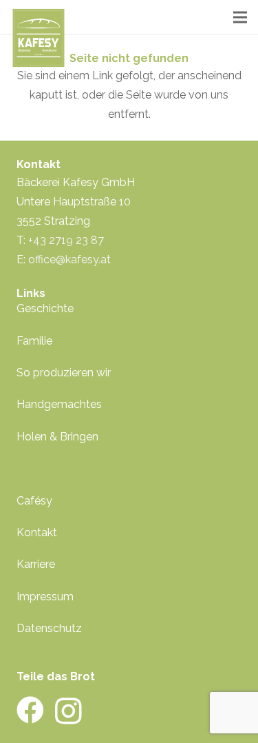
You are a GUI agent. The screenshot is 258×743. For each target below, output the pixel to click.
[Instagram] (68, 711)
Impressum (45, 596)
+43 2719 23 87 (66, 240)
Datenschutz (49, 628)
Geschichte (45, 308)
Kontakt (37, 532)
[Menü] (240, 17)
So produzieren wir (64, 372)
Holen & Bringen (57, 436)
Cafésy (34, 500)
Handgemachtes (59, 404)
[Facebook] (30, 710)
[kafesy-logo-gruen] (38, 38)
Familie (34, 340)
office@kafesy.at (69, 259)
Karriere (36, 564)
